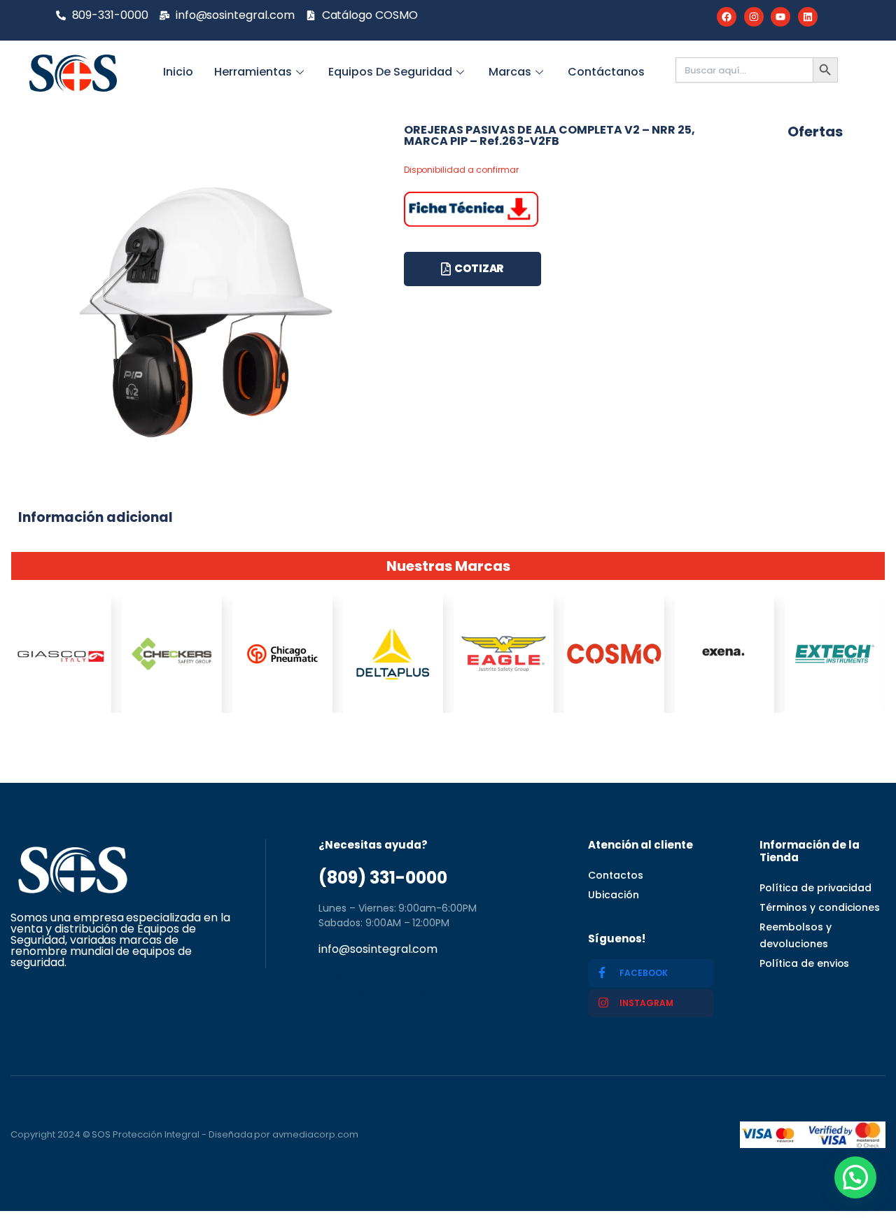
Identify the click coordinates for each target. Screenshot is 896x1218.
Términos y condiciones (820, 907)
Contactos (615, 875)
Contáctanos (606, 72)
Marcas (510, 72)
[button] (855, 1177)
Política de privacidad (816, 888)
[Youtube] (780, 17)
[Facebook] (726, 17)
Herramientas (253, 72)
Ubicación (613, 895)
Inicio (178, 72)
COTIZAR (479, 268)
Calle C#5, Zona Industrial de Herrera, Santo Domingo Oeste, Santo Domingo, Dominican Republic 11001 (424, 994)
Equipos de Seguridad (390, 72)
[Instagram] (754, 17)
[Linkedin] (808, 17)
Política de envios (804, 963)
